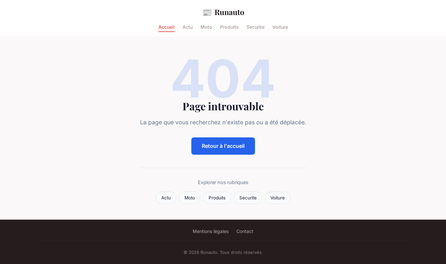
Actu (188, 27)
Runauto (223, 12)
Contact (244, 231)
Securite (255, 27)
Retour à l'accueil (223, 146)
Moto (206, 27)
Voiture (280, 27)
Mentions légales (211, 231)
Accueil (166, 27)
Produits (229, 27)
